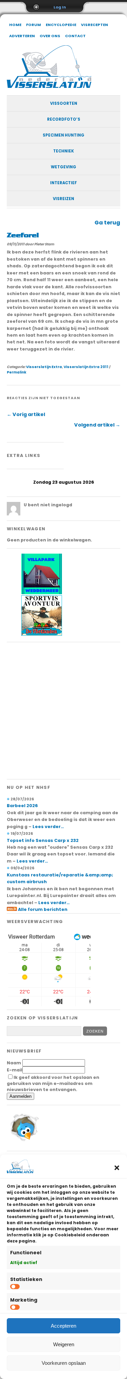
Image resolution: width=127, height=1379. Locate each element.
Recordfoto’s (63, 119)
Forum (33, 24)
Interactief (63, 183)
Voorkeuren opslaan (64, 1363)
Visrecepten (94, 24)
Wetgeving (63, 167)
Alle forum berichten (42, 909)
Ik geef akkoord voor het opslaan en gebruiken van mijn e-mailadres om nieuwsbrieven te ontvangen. (53, 1083)
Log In (60, 7)
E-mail (14, 1070)
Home (15, 24)
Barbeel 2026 (22, 805)
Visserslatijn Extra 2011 (86, 366)
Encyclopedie (61, 24)
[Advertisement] (63, 710)
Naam (14, 1063)
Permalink (16, 372)
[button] (116, 1167)
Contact (75, 36)
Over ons (50, 36)
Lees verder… (48, 826)
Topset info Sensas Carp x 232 (43, 840)
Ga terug (107, 222)
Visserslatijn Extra (44, 366)
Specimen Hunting (63, 135)
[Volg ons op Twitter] (24, 1142)
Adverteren (22, 36)
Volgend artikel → (97, 424)
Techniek (63, 151)
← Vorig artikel (26, 414)
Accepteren (63, 1326)
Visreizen (63, 198)
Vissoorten (63, 103)
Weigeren (63, 1344)
